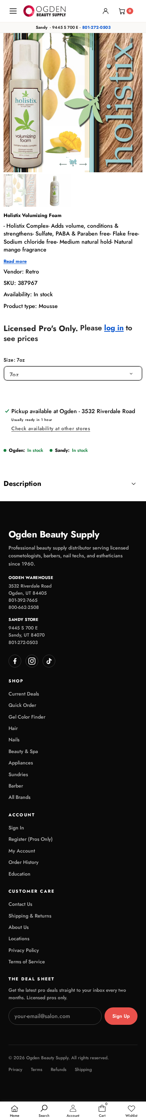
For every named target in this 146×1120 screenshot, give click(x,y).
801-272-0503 (96, 27)
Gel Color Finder (27, 716)
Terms (36, 1070)
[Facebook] (15, 661)
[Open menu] (13, 11)
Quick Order (22, 705)
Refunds (58, 1070)
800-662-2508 (24, 607)
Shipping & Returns (30, 915)
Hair (13, 728)
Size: (14, 360)
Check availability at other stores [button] (50, 428)
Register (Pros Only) (31, 839)
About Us (19, 927)
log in (114, 328)
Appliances (21, 762)
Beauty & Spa (23, 751)
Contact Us (20, 904)
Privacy (15, 1070)
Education (19, 873)
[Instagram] (32, 661)
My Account (22, 850)
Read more (15, 261)
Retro (32, 271)
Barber (16, 785)
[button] (63, 164)
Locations (19, 938)
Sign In (16, 827)
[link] (131, 1111)
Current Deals (24, 693)
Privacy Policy (24, 950)
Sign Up (121, 1016)
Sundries (18, 774)
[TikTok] (49, 661)
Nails (14, 739)
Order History (24, 862)
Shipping (83, 1070)
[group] (20, 190)
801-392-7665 (23, 600)
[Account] (105, 11)
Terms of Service (27, 961)
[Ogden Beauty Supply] (44, 10)
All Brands (19, 797)
